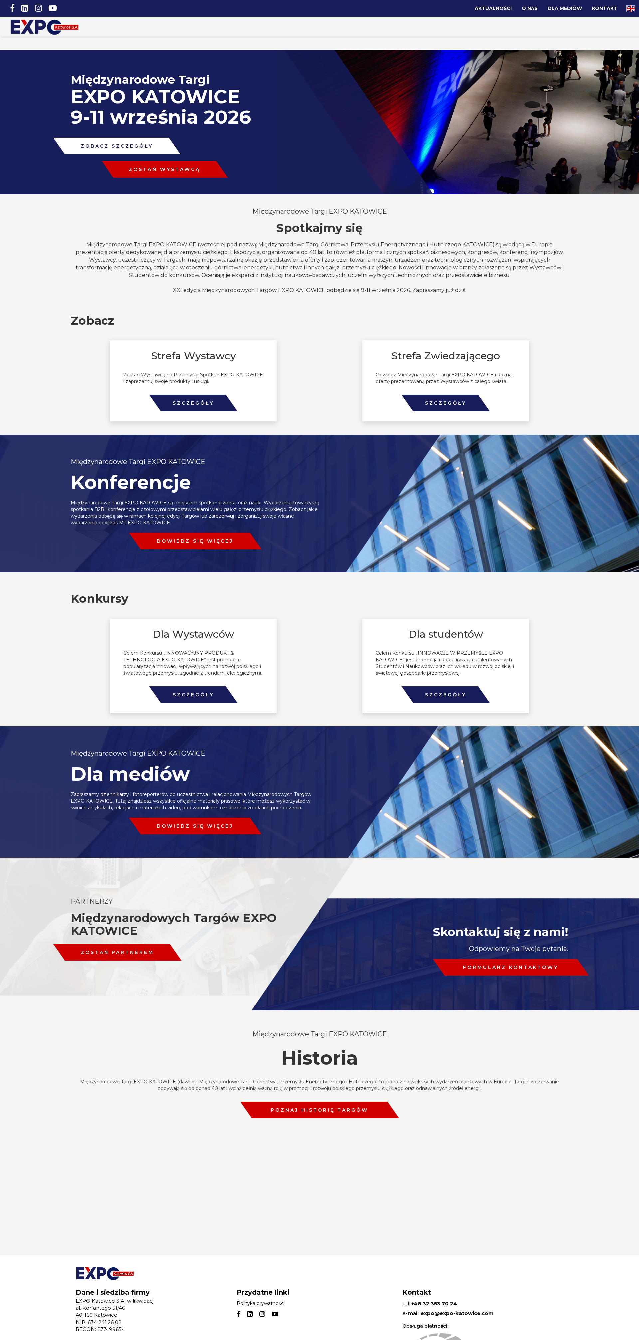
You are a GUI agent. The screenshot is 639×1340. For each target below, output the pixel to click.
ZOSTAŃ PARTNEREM (117, 952)
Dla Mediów (565, 8)
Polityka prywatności (261, 1303)
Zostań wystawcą (164, 169)
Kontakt (604, 8)
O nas (530, 8)
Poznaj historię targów (319, 1110)
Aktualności (493, 8)
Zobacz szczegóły (117, 146)
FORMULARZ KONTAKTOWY (510, 967)
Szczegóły (193, 403)
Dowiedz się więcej (195, 541)
